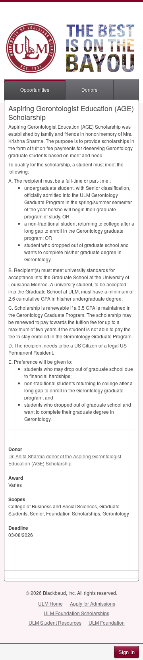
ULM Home (50, 603)
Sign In (126, 652)
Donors (89, 89)
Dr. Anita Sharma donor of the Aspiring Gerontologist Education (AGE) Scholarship (64, 460)
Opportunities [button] (34, 89)
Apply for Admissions (92, 603)
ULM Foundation (107, 622)
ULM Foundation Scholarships (76, 613)
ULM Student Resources (55, 622)
